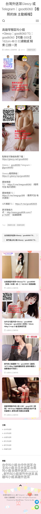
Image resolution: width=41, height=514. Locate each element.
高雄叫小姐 (11, 225)
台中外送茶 (7, 429)
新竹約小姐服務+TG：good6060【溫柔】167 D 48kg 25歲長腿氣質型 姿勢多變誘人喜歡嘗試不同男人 (20, 366)
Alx (33, 500)
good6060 (15, 165)
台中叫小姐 (9, 465)
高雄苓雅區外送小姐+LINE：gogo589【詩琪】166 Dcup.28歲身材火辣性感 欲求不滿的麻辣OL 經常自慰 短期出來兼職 (20, 408)
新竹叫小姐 (11, 474)
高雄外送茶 (31, 50)
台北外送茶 (7, 433)
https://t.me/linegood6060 (19, 184)
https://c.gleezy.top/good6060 (16, 176)
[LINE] (37, 507)
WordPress (20, 500)
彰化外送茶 (7, 441)
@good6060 (7, 167)
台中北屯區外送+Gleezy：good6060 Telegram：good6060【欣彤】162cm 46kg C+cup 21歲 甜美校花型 (19, 324)
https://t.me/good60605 (26, 204)
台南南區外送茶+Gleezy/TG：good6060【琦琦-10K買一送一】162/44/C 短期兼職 (20, 283)
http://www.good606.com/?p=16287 (17, 213)
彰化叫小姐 (30, 471)
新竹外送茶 (7, 445)
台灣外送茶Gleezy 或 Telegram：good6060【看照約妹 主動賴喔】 (20, 9)
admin (23, 50)
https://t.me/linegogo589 (13, 195)
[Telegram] (37, 502)
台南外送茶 (7, 437)
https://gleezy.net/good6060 (15, 159)
